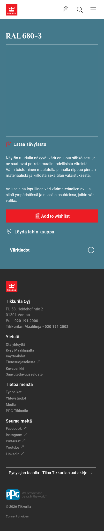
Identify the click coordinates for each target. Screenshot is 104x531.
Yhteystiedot (16, 398)
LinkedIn (12, 454)
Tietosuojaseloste (20, 362)
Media (11, 404)
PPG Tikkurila (17, 411)
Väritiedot (20, 250)
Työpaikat (14, 392)
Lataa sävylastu (30, 144)
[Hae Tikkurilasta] (80, 10)
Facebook (14, 428)
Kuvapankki (15, 368)
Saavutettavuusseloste (24, 374)
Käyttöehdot (15, 356)
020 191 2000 (26, 321)
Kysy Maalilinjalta (20, 350)
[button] (66, 9)
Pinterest (13, 441)
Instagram (14, 435)
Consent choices (17, 516)
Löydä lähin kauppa (34, 231)
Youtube (12, 447)
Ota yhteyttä (15, 344)
